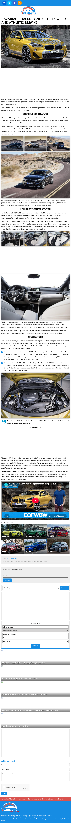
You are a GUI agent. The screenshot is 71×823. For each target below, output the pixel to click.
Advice (30, 815)
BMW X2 (14, 558)
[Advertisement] (17, 83)
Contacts (39, 815)
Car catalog (8, 815)
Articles (25, 815)
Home (3, 815)
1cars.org (35, 10)
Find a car (35, 645)
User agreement (50, 819)
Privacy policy (58, 819)
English (44, 815)
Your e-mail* (5, 769)
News (20, 815)
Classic (34, 815)
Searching (64, 588)
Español (49, 815)
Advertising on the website (29, 819)
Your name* (5, 765)
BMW (8, 558)
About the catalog (17, 819)
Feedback (38, 819)
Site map (44, 819)
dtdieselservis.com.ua (7, 819)
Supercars (15, 815)
